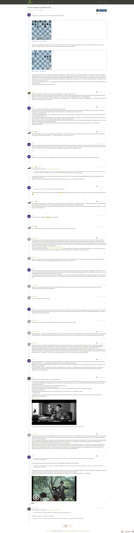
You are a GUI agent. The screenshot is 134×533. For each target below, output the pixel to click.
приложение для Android (84, 530)
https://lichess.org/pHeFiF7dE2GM (55, 248)
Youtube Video (36, 398)
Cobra (33, 13)
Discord (76, 530)
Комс (33, 377)
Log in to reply (103, 10)
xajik (33, 91)
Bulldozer (34, 131)
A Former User (35, 238)
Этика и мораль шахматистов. (53, 168)
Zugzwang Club (49, 530)
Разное (31, 10)
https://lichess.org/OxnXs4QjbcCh (54, 247)
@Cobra (39, 167)
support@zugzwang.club (67, 530)
